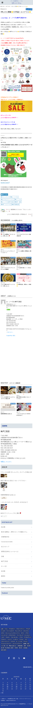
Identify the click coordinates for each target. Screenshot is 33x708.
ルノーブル (18, 199)
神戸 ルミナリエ (6, 204)
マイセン (21, 639)
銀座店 (3, 576)
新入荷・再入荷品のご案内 (7, 647)
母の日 (20, 647)
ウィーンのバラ (10, 630)
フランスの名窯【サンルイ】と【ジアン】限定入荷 (16, 472)
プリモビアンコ (27, 637)
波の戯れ (26, 647)
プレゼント (3, 639)
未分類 (3, 571)
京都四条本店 (5, 537)
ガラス (2, 633)
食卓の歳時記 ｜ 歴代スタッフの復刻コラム (14, 532)
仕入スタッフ (5, 546)
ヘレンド (10, 639)
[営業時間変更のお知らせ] (4, 498)
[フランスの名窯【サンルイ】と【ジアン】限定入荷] (4, 475)
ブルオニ (8, 637)
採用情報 (3, 700)
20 (16, 687)
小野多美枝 (20, 645)
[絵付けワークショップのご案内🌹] (4, 516)
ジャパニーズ (4, 635)
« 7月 (2, 693)
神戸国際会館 (16, 204)
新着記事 (4, 467)
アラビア (28, 628)
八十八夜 (3, 645)
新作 (25, 645)
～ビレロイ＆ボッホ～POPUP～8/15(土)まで (14, 502)
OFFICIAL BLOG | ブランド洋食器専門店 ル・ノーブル (19, 703)
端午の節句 (3, 650)
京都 (2, 556)
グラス (27, 633)
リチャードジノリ (5, 641)
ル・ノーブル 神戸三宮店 (13, 301)
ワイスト (26, 641)
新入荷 (28, 645)
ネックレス (27, 635)
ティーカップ (20, 635)
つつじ (6, 628)
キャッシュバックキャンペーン (13, 633)
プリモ (21, 637)
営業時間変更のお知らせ (8, 495)
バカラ (2, 637)
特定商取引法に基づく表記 (13, 698)
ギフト (22, 633)
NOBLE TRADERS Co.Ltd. (11, 700)
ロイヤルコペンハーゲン (7, 199)
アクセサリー (12, 628)
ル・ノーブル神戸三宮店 (7, 202)
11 (7, 684)
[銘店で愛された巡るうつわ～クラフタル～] (4, 487)
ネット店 (4, 566)
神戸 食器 (18, 202)
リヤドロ (13, 641)
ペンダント (15, 639)
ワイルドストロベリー (6, 643)
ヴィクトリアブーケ (17, 643)
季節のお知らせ (12, 645)
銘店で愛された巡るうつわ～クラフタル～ (13, 480)
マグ (26, 639)
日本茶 (16, 647)
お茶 (2, 628)
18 (7, 687)
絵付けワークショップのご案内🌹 (11, 513)
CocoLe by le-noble (6, 541)
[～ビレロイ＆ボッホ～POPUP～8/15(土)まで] (4, 507)
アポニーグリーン (20, 628)
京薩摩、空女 (26, 643)
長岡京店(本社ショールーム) (9, 551)
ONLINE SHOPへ (27, 667)
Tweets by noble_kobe (7, 587)
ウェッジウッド (5, 197)
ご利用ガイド (3, 698)
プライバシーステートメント (25, 698)
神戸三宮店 (4, 194)
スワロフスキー (12, 635)
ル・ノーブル (15, 197)
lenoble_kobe (4, 182)
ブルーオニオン (14, 637)
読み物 (3, 527)
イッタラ (3, 630)
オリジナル (26, 630)
